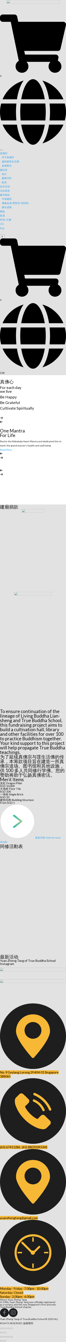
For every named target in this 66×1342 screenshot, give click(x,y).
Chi (2, 223)
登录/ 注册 (5, 219)
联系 (2, 215)
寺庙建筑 (7, 198)
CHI (2, 372)
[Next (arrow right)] (4, 1332)
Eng (2, 228)
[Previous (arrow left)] (1, 1332)
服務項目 (7, 178)
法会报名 (5, 190)
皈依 (4, 182)
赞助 (2, 211)
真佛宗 (3, 153)
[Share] (4, 1328)
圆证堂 (3, 169)
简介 (4, 174)
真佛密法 (7, 165)
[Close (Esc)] (1, 1328)
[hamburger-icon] (1, 150)
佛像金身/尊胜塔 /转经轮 (15, 203)
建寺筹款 (5, 194)
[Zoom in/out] (11, 1328)
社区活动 (5, 186)
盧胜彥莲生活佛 (10, 161)
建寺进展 (7, 207)
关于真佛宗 (8, 157)
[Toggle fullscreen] (8, 1328)
